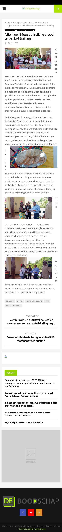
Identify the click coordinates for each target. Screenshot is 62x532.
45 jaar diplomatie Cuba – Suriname (24, 422)
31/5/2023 (10, 301)
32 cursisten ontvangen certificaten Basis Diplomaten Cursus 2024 (27, 414)
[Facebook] (23, 512)
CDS (47, 301)
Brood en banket (34, 301)
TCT (7, 306)
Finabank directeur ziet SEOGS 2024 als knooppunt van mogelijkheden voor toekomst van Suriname (30, 383)
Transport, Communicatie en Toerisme (20, 30)
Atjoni (20, 301)
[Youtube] (31, 512)
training (17, 306)
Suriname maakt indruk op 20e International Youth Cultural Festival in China (29, 394)
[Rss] (39, 512)
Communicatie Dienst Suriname (32, 529)
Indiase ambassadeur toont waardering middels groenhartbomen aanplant (31, 404)
